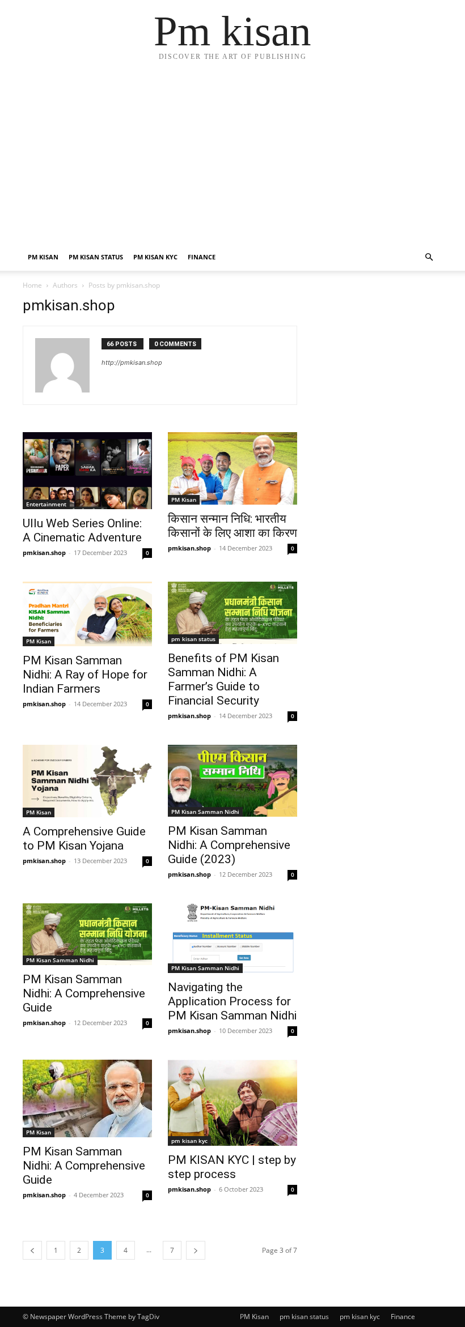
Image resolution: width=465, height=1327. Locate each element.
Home (32, 285)
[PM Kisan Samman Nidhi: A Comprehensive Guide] (87, 934)
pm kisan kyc (155, 257)
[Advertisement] (232, 158)
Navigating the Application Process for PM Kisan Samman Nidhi (232, 1001)
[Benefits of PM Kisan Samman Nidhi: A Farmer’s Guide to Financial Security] (232, 613)
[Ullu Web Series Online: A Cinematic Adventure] (87, 470)
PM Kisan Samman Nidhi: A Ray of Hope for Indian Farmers (85, 674)
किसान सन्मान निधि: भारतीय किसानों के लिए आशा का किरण (232, 526)
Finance (201, 257)
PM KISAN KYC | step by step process (232, 1167)
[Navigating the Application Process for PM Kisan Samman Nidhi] (232, 938)
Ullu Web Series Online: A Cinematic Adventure (82, 530)
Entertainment (46, 504)
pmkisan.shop (44, 552)
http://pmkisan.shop (132, 362)
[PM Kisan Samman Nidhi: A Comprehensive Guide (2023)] (232, 780)
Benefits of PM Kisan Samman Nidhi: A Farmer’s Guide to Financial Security (223, 679)
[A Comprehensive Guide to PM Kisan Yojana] (87, 781)
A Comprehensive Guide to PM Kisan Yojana (84, 838)
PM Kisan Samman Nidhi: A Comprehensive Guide (84, 993)
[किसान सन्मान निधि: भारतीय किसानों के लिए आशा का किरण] (232, 468)
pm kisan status (96, 257)
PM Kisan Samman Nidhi (205, 812)
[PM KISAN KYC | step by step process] (232, 1103)
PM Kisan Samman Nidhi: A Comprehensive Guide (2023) (229, 845)
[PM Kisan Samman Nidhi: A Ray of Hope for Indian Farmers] (87, 614)
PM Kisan (43, 257)
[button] (428, 257)
